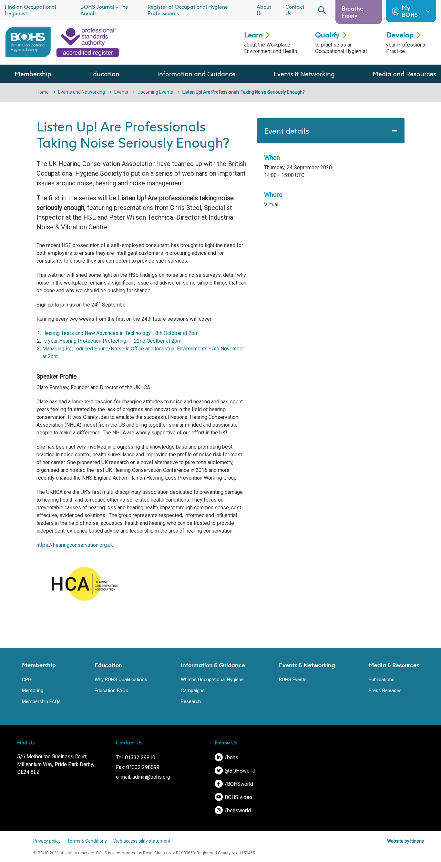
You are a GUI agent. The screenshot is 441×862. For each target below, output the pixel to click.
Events (121, 92)
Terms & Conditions (87, 841)
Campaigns (193, 690)
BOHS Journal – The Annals (104, 10)
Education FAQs (111, 690)
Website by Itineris (405, 841)
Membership (33, 74)
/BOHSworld (238, 784)
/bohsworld (237, 810)
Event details (286, 130)
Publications (382, 679)
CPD (26, 679)
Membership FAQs (41, 701)
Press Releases (385, 690)
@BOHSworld (239, 771)
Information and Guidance (196, 74)
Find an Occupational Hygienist (30, 10)
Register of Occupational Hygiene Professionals (188, 10)
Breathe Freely (352, 12)
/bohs (230, 757)
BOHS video (237, 797)
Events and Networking (81, 92)
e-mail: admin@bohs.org (143, 777)
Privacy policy (47, 841)
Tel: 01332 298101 (137, 757)
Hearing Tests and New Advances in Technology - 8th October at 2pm (120, 333)
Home (42, 92)
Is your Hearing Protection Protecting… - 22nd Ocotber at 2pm (111, 341)
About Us (264, 10)
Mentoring (32, 690)
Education (104, 74)
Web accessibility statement (141, 841)
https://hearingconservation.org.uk (74, 545)
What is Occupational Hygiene (212, 679)
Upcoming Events (155, 92)
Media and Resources (404, 74)
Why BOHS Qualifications (121, 679)
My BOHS (410, 11)
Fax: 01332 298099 (137, 767)
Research (191, 701)
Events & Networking (304, 74)
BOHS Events (293, 679)
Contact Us (294, 10)
